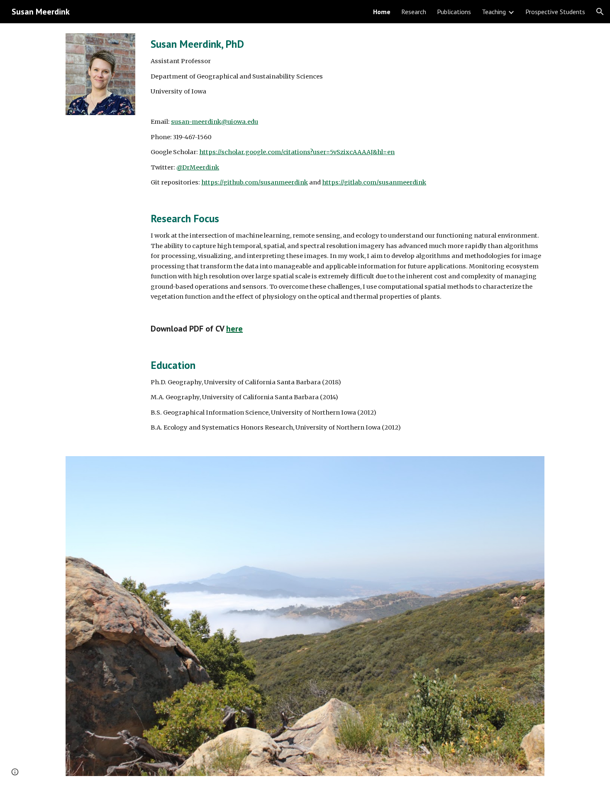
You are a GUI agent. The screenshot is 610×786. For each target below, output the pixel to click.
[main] (345, 234)
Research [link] (413, 11)
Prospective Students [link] (555, 11)
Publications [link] (454, 11)
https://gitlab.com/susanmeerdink (374, 182)
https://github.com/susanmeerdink (254, 182)
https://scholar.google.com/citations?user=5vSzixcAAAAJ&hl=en (297, 152)
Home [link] (381, 11)
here (234, 328)
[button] (600, 12)
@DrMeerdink (197, 167)
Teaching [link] (494, 11)
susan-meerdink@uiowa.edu (214, 121)
